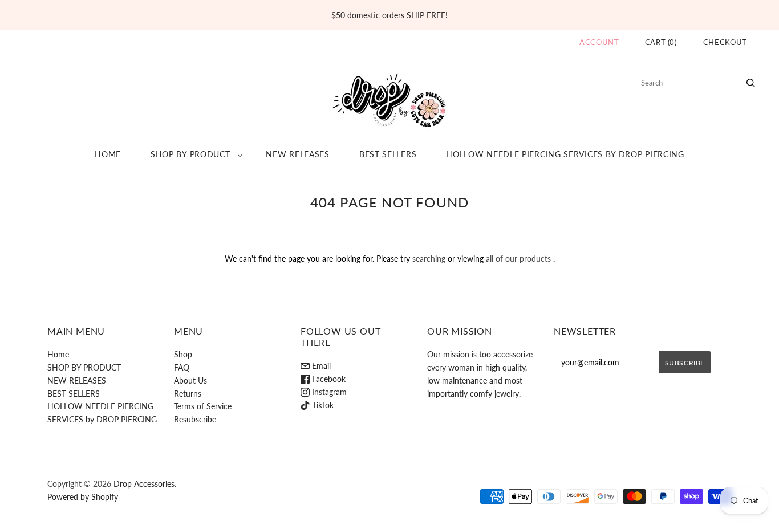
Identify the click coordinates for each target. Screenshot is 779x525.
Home (108, 154)
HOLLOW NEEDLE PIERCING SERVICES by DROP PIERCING (565, 154)
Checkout (725, 42)
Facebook (328, 379)
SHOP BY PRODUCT (190, 154)
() (661, 42)
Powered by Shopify (82, 497)
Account (599, 42)
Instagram (328, 392)
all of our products (518, 258)
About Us (190, 380)
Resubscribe (195, 419)
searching (428, 258)
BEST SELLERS (387, 154)
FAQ (181, 367)
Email (320, 366)
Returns (187, 393)
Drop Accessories (144, 484)
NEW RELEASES (297, 154)
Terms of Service (203, 406)
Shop (183, 354)
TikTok (322, 405)
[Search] (751, 82)
